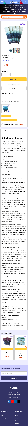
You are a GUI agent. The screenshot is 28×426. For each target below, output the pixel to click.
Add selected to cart (9, 120)
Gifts (16, 415)
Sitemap (3, 418)
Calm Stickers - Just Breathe (21, 352)
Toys (16, 421)
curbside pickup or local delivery (10, 9)
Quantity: (4, 71)
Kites (16, 418)
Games (17, 423)
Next (26, 347)
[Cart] (25, 2)
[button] (14, 88)
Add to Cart (7, 349)
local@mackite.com (8, 7)
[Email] (6, 93)
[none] (14, 34)
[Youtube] (12, 401)
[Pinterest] (12, 93)
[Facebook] (2, 93)
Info (2, 415)
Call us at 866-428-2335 (14, 397)
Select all (6, 116)
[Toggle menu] (2, 2)
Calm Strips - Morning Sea (11, 124)
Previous (2, 347)
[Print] (9, 93)
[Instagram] (15, 401)
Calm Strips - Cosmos (7, 352)
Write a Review (5, 60)
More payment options (14, 84)
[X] (19, 401)
